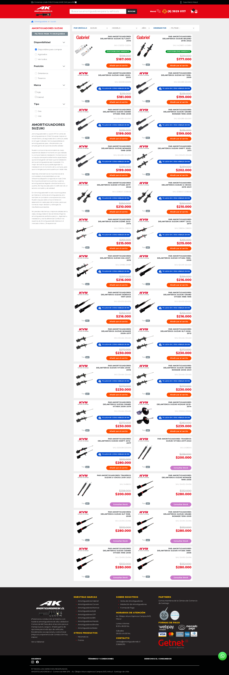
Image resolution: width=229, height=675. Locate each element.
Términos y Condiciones (101, 659)
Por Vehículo (80, 28)
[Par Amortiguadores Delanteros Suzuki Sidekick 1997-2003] (84, 306)
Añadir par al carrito (119, 66)
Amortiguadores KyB (87, 611)
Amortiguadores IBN (86, 618)
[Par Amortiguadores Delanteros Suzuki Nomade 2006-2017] (84, 342)
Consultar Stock (181, 468)
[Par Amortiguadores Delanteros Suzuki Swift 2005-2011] (145, 159)
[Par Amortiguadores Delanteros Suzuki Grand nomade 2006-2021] (145, 379)
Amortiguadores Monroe (88, 608)
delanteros (43, 73)
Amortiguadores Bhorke (88, 624)
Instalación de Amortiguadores (133, 604)
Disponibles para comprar (50, 49)
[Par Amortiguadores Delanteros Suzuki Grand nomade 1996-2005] (145, 123)
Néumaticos (83, 637)
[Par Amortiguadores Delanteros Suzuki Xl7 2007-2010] (84, 49)
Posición (39, 66)
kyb (39, 92)
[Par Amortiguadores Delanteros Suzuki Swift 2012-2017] (145, 232)
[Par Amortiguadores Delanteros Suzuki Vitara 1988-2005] (145, 269)
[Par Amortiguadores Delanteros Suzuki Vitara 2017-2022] (84, 196)
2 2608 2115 (120, 644)
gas (39, 111)
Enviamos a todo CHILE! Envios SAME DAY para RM (54, 2)
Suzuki (53, 22)
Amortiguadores (40, 22)
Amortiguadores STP (87, 614)
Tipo (36, 104)
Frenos (81, 640)
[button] (196, 11)
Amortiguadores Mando (88, 621)
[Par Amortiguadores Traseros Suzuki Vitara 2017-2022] (145, 452)
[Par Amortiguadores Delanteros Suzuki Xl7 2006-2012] (145, 342)
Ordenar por (159, 28)
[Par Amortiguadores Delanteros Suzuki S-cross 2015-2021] (145, 196)
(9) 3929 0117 (176, 11)
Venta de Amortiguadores (131, 601)
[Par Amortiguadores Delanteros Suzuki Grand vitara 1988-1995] (145, 306)
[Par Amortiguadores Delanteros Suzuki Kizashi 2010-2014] (145, 415)
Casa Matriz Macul (190, 2)
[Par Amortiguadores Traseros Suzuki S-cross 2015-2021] (84, 488)
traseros (41, 78)
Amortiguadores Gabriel (88, 601)
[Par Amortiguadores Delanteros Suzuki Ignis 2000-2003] (84, 86)
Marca (37, 85)
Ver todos (42, 59)
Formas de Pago (127, 608)
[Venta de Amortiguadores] (43, 11)
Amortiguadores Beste (87, 628)
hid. (39, 116)
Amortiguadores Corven (88, 604)
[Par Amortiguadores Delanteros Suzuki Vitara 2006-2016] (84, 379)
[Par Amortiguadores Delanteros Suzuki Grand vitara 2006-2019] (84, 415)
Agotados (42, 54)
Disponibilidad (42, 42)
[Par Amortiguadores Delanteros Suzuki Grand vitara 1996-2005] (84, 123)
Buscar (131, 11)
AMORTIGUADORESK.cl (41, 671)
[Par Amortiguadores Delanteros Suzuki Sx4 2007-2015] (84, 269)
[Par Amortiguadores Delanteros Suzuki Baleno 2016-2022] (145, 49)
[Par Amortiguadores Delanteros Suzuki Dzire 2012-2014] (84, 232)
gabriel (40, 97)
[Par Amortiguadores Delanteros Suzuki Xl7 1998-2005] (145, 86)
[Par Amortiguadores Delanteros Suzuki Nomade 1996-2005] (84, 159)
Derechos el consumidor (158, 659)
